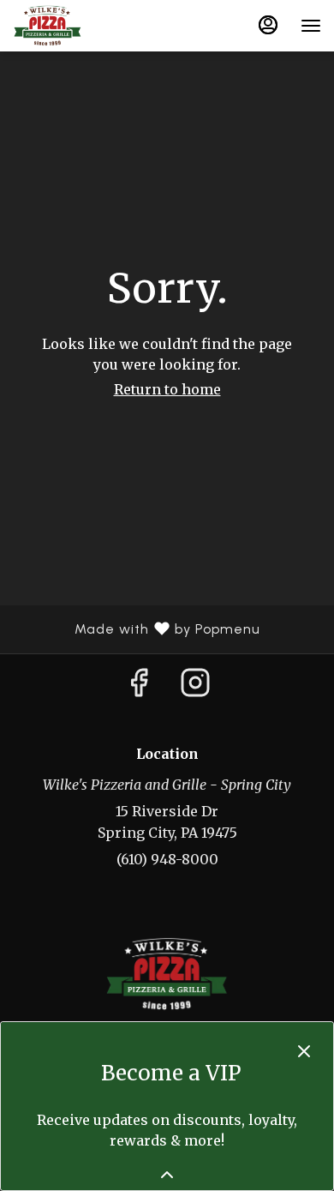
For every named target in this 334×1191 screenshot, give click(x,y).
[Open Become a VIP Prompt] (167, 1174)
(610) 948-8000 (167, 859)
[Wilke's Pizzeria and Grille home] (90, 25)
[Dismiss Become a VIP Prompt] (304, 1051)
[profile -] (268, 25)
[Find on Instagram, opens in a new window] (195, 688)
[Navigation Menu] (311, 25)
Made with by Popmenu (136, 629)
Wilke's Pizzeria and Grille (167, 974)
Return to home (167, 389)
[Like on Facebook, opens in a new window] (138, 688)
